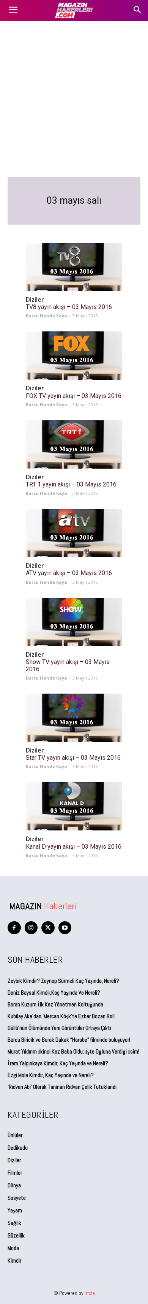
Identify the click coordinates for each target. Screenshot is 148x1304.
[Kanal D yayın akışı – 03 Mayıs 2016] (74, 806)
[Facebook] (14, 928)
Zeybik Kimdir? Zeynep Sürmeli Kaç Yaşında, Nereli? (63, 980)
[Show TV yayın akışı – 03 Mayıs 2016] (74, 622)
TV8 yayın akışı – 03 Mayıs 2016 (69, 307)
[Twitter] (48, 928)
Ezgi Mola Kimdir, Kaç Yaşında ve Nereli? (51, 1075)
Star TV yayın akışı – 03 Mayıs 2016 (73, 757)
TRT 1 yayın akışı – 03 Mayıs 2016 (71, 484)
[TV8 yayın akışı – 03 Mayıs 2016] (74, 267)
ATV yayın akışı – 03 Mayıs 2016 (69, 573)
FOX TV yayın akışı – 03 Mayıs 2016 (73, 395)
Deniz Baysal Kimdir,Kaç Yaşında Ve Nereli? (54, 992)
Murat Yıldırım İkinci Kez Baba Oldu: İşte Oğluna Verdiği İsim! (73, 1051)
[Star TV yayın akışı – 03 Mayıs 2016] (74, 718)
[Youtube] (65, 928)
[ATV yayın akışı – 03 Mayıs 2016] (74, 533)
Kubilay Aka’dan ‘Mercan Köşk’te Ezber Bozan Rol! (61, 1016)
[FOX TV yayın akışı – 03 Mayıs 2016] (74, 355)
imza (90, 1293)
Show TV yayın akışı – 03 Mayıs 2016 (68, 665)
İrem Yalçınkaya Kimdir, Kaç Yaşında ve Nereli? (58, 1063)
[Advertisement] (74, 99)
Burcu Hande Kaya (46, 315)
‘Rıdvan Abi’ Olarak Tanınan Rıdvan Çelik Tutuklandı (62, 1086)
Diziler (35, 299)
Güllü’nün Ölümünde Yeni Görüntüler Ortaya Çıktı (59, 1027)
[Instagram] (31, 928)
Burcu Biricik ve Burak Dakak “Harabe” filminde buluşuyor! (69, 1039)
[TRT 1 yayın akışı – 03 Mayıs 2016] (74, 444)
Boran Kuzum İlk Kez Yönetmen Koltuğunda (55, 1004)
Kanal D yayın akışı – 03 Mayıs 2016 (73, 846)
